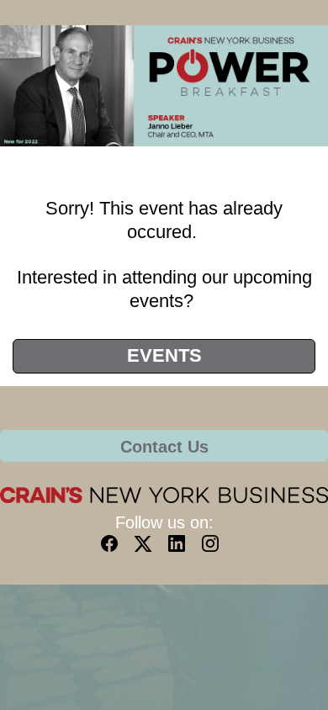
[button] (113, 549)
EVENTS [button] (164, 355)
